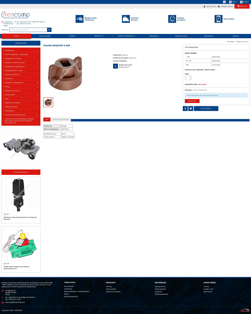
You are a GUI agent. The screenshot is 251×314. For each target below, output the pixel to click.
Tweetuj (190, 108)
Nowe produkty (111, 289)
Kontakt (236, 36)
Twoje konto (69, 282)
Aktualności (208, 36)
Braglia (125, 55)
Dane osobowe (69, 286)
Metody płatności (160, 289)
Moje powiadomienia (71, 296)
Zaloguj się (192, 101)
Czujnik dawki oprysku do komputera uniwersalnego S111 (16, 267)
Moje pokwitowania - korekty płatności (76, 291)
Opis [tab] (46, 119)
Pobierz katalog (181, 36)
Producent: (117, 55)
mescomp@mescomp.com (15, 302)
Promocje (109, 286)
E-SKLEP (16, 36)
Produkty (99, 36)
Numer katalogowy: (121, 58)
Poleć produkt (206, 108)
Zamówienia (68, 289)
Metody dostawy (160, 286)
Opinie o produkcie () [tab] (60, 119)
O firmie (72, 36)
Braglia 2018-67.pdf (125, 65)
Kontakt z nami (208, 289)
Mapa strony (208, 292)
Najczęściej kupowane (113, 292)
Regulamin (158, 292)
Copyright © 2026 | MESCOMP (11, 310)
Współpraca (154, 36)
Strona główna (45, 36)
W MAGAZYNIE (193, 47)
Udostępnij (185, 108)
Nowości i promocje (127, 36)
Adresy (66, 294)
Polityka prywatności (161, 294)
